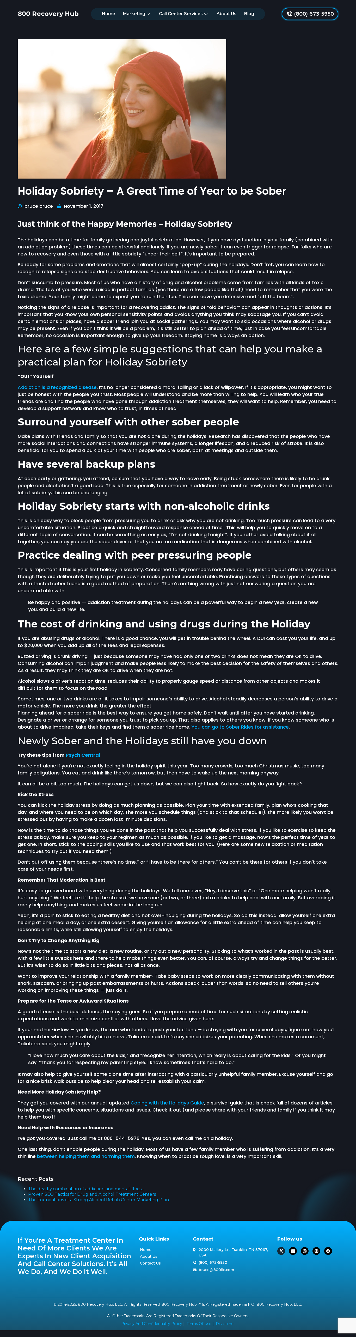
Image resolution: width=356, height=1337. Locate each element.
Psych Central (83, 755)
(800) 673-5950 (314, 14)
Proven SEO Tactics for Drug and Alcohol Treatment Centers (92, 1194)
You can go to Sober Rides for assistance (240, 727)
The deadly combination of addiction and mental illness (85, 1188)
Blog (249, 13)
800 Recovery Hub (48, 13)
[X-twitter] (281, 1251)
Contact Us (150, 1263)
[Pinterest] (316, 1251)
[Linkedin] (293, 1251)
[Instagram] (305, 1251)
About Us (226, 13)
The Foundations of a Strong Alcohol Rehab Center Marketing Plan (98, 1199)
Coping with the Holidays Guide (167, 1103)
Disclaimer (225, 1323)
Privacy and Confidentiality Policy (151, 1323)
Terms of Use (199, 1323)
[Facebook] (328, 1251)
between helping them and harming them (86, 1156)
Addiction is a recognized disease (57, 387)
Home (108, 13)
